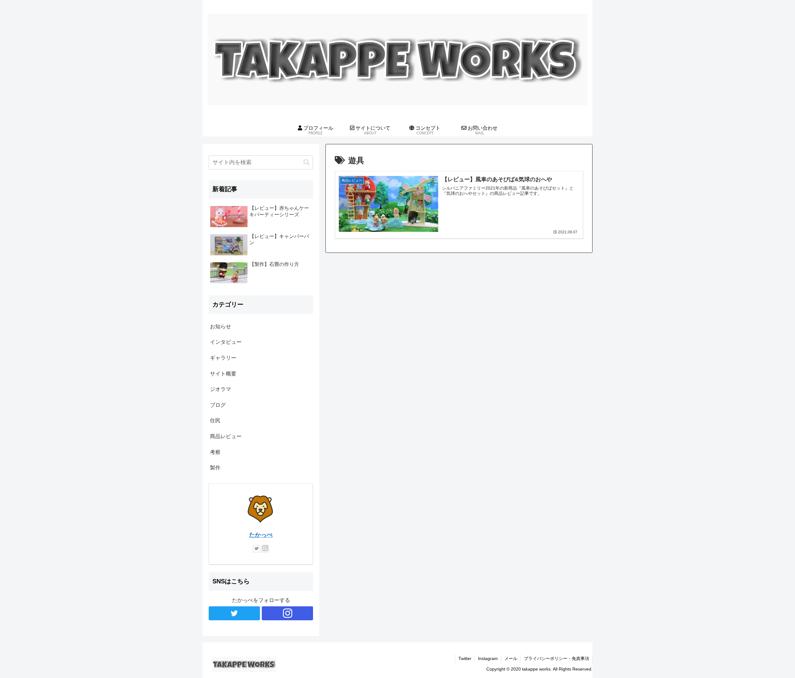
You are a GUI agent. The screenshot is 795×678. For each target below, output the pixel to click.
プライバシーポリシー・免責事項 (556, 658)
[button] (306, 162)
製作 (215, 468)
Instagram (488, 658)
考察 (215, 452)
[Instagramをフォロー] (265, 548)
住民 (215, 421)
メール (510, 658)
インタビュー (226, 342)
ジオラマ (220, 389)
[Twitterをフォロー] (256, 548)
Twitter (464, 658)
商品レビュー (226, 436)
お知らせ (220, 327)
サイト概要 (223, 374)
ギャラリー (223, 358)
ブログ (218, 405)
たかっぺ (261, 535)
